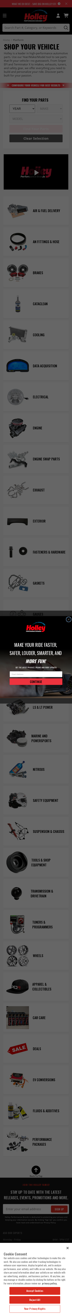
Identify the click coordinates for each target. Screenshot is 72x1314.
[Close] (68, 1248)
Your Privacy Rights (34, 1308)
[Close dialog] (68, 619)
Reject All (34, 1300)
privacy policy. (49, 1283)
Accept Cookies (34, 1291)
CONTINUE (36, 681)
